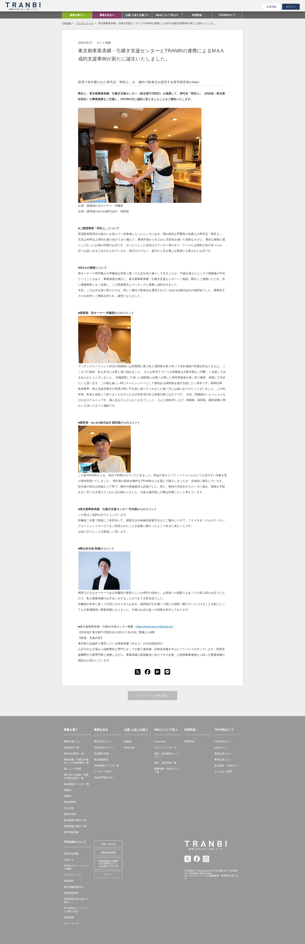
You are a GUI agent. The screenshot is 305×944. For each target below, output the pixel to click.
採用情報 (69, 917)
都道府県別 (70, 802)
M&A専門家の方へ (104, 777)
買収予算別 (70, 814)
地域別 (67, 796)
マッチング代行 (102, 771)
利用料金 (189, 741)
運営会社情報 (71, 853)
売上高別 (69, 808)
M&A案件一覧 (71, 747)
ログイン (291, 6)
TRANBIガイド (222, 741)
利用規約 (69, 880)
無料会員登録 (108, 852)
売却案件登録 (101, 753)
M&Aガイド (220, 747)
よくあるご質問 (223, 771)
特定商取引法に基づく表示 (76, 900)
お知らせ (69, 859)
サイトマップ (71, 923)
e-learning (160, 741)
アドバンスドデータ (165, 747)
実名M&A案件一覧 (74, 753)
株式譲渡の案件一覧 (75, 820)
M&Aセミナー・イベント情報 (76, 867)
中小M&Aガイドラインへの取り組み (76, 910)
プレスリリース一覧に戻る (152, 695)
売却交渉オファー (104, 747)
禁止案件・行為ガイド (226, 765)
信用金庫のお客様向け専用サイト (108, 863)
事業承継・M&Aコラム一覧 (166, 770)
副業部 (127, 741)
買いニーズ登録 (72, 768)
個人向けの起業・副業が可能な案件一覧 (76, 776)
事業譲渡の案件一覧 (75, 826)
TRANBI (66, 23)
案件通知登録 (71, 832)
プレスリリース (84, 23)
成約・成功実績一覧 (165, 762)
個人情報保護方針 (74, 887)
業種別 (67, 790)
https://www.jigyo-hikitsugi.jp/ (154, 626)
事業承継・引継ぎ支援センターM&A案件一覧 (76, 761)
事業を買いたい (72, 741)
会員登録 (271, 6)
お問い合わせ (108, 844)
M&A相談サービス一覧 (76, 784)
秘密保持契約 (71, 892)
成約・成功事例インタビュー (166, 755)
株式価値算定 (101, 759)
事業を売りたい (102, 741)
